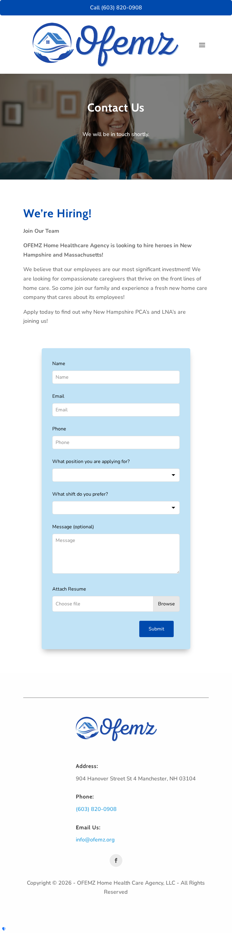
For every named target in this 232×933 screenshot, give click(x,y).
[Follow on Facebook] (116, 860)
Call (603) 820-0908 (116, 7)
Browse (166, 604)
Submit (156, 629)
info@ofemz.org (95, 839)
